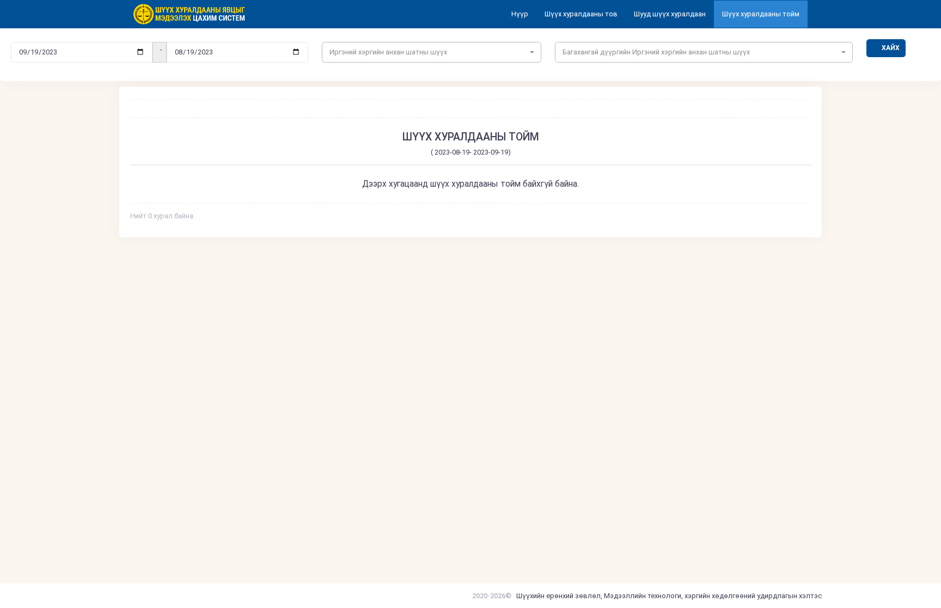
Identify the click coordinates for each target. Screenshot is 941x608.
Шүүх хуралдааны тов (581, 14)
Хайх (891, 48)
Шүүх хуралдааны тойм (760, 14)
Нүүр (519, 14)
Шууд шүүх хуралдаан (670, 14)
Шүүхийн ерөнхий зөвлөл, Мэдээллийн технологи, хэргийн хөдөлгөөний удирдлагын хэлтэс (669, 596)
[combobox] (432, 52)
